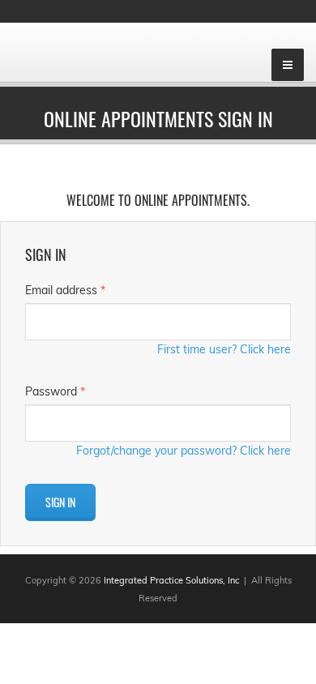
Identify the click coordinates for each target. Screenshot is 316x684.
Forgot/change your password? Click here (183, 450)
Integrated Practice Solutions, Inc (171, 580)
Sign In (60, 502)
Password (55, 391)
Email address (65, 290)
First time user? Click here (224, 349)
